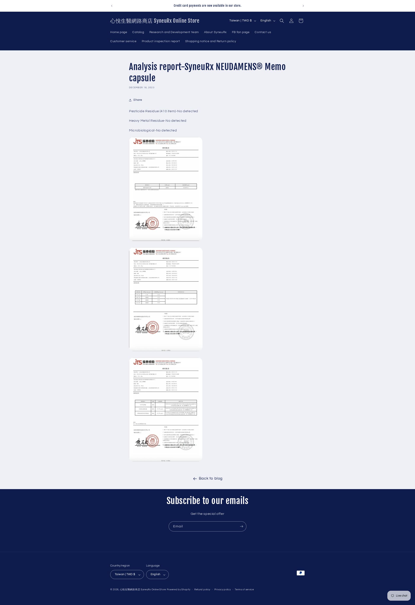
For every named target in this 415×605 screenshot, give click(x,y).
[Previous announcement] (112, 6)
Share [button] (137, 99)
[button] (282, 21)
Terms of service (244, 589)
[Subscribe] (241, 526)
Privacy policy (222, 589)
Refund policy (202, 589)
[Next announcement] (303, 6)
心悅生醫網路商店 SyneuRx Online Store (143, 590)
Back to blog (211, 478)
